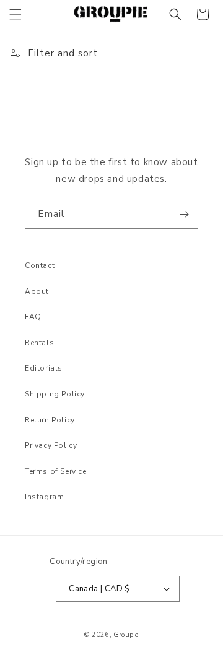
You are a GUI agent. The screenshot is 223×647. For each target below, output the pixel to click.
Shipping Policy (55, 394)
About (37, 291)
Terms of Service (56, 471)
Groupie (125, 635)
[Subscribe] (184, 214)
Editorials (44, 368)
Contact (40, 265)
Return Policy (50, 420)
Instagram (44, 497)
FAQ (33, 317)
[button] (15, 14)
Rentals (39, 343)
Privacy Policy (51, 445)
